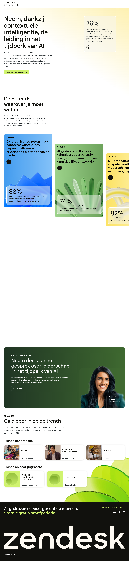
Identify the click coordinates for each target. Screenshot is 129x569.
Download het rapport (15, 72)
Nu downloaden (27, 458)
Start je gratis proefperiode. (30, 513)
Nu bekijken (18, 388)
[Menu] (124, 4)
